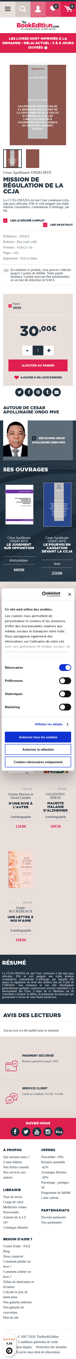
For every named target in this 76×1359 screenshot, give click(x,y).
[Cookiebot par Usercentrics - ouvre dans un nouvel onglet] (44, 594)
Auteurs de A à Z (14, 1217)
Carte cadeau (49, 1198)
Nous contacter (13, 1256)
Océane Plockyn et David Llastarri (20, 796)
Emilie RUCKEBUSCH (20, 909)
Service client (35, 1088)
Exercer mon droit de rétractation (38, 1352)
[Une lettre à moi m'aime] (21, 869)
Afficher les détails (49, 724)
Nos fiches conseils (16, 1167)
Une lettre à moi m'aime (21, 918)
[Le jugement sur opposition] (19, 504)
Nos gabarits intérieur (17, 1302)
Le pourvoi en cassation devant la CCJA (57, 548)
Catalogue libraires (15, 1227)
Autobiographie (20, 817)
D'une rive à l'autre (21, 805)
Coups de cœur (13, 1202)
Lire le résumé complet (27, 220)
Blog (6, 1251)
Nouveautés (11, 1212)
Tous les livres (12, 1197)
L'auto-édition (12, 1162)
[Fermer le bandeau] (69, 594)
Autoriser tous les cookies (38, 737)
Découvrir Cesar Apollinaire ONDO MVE (48, 440)
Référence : (10, 236)
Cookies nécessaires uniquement (38, 762)
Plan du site (11, 1317)
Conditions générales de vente (38, 1342)
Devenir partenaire (53, 1217)
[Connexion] (38, 11)
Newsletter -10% (52, 1157)
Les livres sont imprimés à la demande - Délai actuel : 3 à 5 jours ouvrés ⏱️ (38, 43)
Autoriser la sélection (38, 749)
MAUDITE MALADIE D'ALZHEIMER (55, 806)
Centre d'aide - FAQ (16, 1246)
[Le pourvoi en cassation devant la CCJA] (57, 504)
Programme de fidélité (56, 1192)
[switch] (65, 680)
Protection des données (51, 1347)
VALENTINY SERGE (55, 796)
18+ (5, 1222)
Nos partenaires (51, 1222)
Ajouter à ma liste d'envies (41, 377)
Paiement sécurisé (38, 1055)
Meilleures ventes (14, 1207)
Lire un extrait (61, 224)
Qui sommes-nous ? (16, 1157)
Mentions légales (21, 1347)
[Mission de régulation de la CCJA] (38, 144)
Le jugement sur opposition (19, 546)
